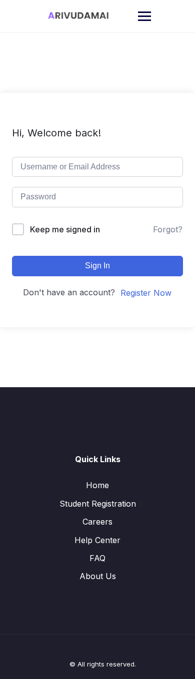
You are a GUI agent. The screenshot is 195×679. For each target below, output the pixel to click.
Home (97, 485)
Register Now (146, 293)
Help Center (97, 540)
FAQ (98, 558)
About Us (98, 576)
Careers (97, 522)
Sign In (97, 265)
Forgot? (167, 229)
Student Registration (98, 504)
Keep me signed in (65, 229)
